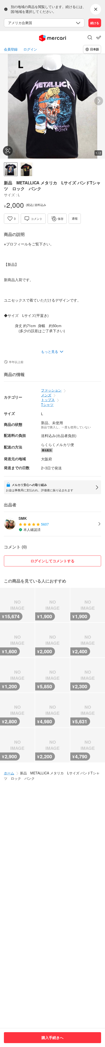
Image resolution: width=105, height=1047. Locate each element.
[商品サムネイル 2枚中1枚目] (11, 169)
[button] (89, 38)
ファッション (51, 390)
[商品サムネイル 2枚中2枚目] (26, 169)
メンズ (46, 395)
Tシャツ (47, 404)
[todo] (99, 37)
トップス (48, 399)
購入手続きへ (52, 1037)
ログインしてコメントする (52, 561)
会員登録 (11, 49)
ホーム (9, 772)
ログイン (30, 49)
